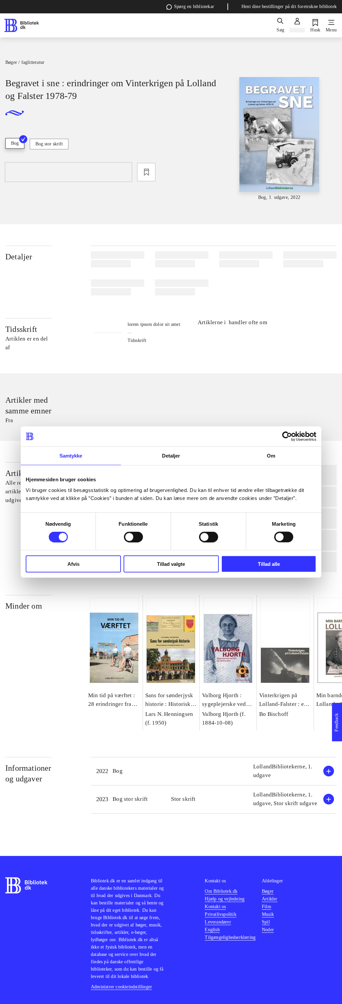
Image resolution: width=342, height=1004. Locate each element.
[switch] (133, 537)
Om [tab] (271, 456)
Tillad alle (269, 564)
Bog (15, 143)
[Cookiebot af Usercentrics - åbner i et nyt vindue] (287, 436)
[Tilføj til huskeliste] (146, 172)
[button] (214, 771)
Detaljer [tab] (171, 456)
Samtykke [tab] (70, 456)
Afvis (73, 564)
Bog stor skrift (49, 143)
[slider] (279, 139)
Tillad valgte (171, 564)
